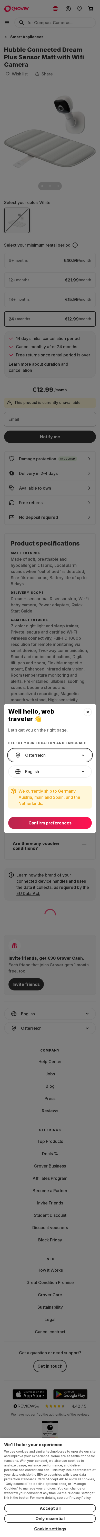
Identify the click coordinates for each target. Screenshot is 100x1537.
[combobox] (50, 755)
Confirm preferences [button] (50, 822)
